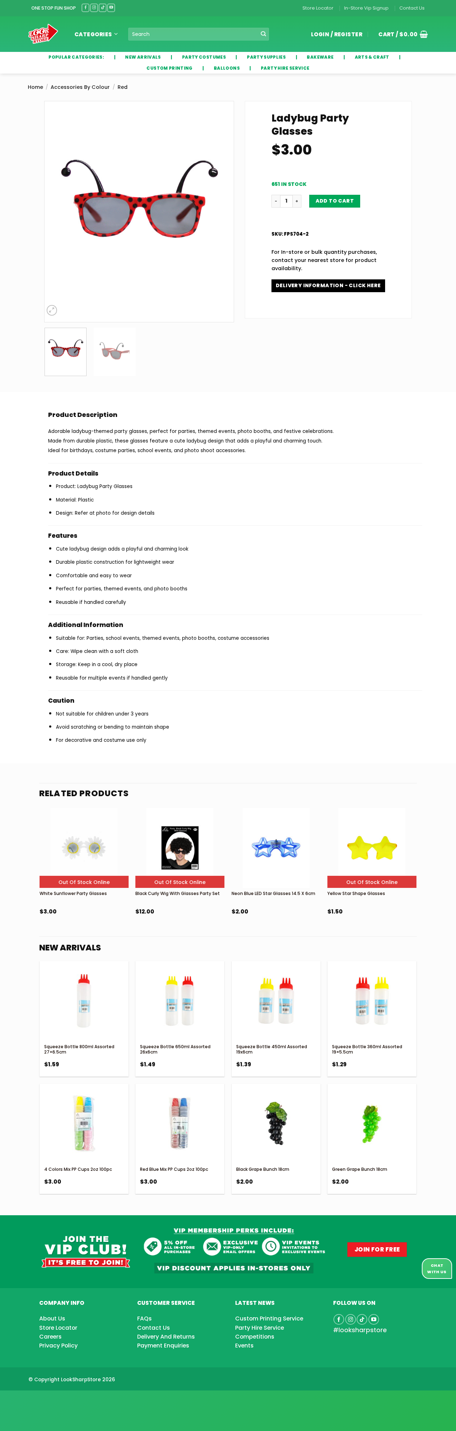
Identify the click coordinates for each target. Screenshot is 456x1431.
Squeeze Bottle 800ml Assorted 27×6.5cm (79, 1049)
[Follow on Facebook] (85, 8)
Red (123, 87)
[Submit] (263, 34)
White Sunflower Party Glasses (73, 893)
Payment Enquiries (163, 1345)
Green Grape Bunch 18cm (359, 1169)
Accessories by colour (80, 87)
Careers (50, 1337)
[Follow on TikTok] (103, 8)
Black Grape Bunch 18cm (262, 1169)
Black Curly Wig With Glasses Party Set (177, 893)
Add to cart (335, 200)
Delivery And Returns (166, 1337)
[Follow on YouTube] (111, 8)
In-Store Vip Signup (366, 8)
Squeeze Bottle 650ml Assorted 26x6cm (175, 1049)
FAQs (144, 1318)
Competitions (254, 1337)
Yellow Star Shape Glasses (356, 893)
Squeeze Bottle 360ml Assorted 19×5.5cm (367, 1049)
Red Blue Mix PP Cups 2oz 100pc (174, 1169)
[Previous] (57, 211)
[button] (400, 34)
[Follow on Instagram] (94, 8)
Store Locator (317, 8)
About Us (52, 1318)
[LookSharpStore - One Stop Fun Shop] (43, 34)
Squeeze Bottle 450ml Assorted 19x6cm (271, 1049)
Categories (93, 34)
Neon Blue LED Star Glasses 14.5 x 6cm (273, 893)
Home (35, 87)
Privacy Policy (58, 1345)
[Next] (221, 211)
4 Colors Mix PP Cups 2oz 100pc (78, 1169)
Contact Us (412, 8)
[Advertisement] (57, 1399)
